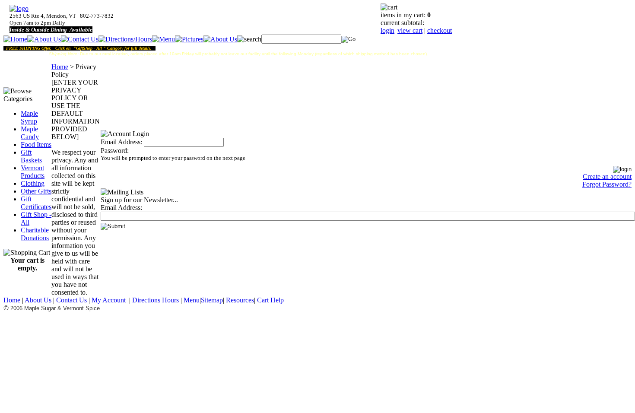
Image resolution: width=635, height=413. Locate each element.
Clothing (32, 183)
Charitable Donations (35, 233)
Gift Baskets (31, 156)
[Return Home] (19, 8)
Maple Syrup (29, 117)
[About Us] (44, 39)
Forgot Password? (607, 184)
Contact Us (71, 300)
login (387, 30)
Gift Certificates (36, 202)
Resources (239, 300)
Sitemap (212, 300)
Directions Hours (155, 300)
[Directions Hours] (125, 39)
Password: (115, 150)
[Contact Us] (79, 39)
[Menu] (163, 39)
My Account (109, 300)
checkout (439, 30)
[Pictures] (189, 39)
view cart (409, 30)
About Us (38, 300)
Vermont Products (32, 171)
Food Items (36, 144)
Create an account (607, 176)
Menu (192, 300)
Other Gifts (36, 191)
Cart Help (270, 300)
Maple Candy (30, 132)
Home (59, 66)
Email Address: (121, 142)
